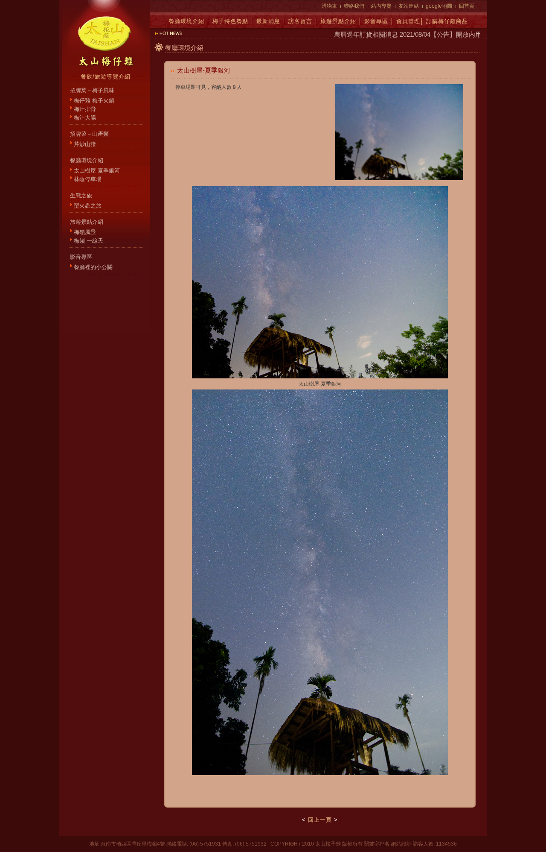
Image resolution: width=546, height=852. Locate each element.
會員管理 (408, 21)
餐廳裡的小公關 (93, 267)
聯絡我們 (354, 6)
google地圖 (439, 6)
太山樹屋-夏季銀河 (97, 170)
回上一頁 (320, 820)
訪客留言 (300, 21)
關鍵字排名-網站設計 (388, 844)
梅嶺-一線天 (88, 240)
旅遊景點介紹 (338, 21)
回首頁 (466, 6)
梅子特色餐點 (230, 21)
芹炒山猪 (85, 144)
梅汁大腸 (85, 117)
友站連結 (408, 6)
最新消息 (268, 21)
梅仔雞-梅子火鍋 (94, 100)
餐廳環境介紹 (186, 21)
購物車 (329, 6)
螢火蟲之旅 (88, 205)
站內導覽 (381, 6)
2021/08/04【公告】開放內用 (429, 34)
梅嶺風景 (85, 232)
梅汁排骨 (85, 109)
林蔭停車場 (88, 179)
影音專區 (376, 21)
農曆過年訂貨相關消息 (354, 34)
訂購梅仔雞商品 (447, 21)
